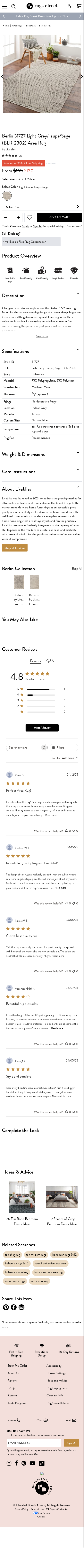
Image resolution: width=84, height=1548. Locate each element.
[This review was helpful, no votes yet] (66, 830)
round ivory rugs (15, 1281)
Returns (12, 1395)
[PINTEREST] (23, 1463)
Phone (12, 1420)
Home (6, 25)
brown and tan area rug (48, 1272)
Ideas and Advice (56, 1380)
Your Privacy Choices (43, 1515)
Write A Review (42, 728)
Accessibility (53, 1365)
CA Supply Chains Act (57, 1509)
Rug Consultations (57, 1403)
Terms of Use (31, 1454)
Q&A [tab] (50, 660)
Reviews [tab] (35, 660)
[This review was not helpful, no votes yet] (73, 830)
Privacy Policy (14, 1454)
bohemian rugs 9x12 (64, 1254)
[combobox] (65, 758)
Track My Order (17, 1365)
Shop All (76, 568)
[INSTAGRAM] (9, 1463)
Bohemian (31, 25)
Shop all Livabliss (14, 547)
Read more (51, 815)
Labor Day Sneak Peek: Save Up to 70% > (42, 16)
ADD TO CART (59, 217)
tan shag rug (12, 1254)
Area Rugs (17, 25)
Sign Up (71, 1442)
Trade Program (17, 1403)
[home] (41, 8)
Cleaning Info (54, 1395)
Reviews (13, 1380)
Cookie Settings (56, 1373)
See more (42, 336)
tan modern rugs (36, 1254)
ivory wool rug (39, 1281)
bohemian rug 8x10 (17, 1263)
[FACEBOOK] (16, 1463)
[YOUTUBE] (32, 1463)
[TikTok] (42, 1463)
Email (67, 1420)
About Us (14, 1373)
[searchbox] (23, 747)
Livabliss (11, 149)
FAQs (11, 1388)
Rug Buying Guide (57, 1388)
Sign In (37, 226)
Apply (25, 226)
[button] (79, 6)
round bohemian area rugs (50, 1263)
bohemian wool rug (16, 1272)
